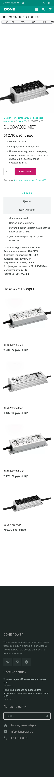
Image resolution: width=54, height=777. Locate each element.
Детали (27, 201)
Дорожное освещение (24, 180)
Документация (27, 209)
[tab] (27, 193)
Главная (7, 118)
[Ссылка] (9, 9)
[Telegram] (49, 2)
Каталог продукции (22, 118)
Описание (27, 193)
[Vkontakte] (7, 662)
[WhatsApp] (44, 2)
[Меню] (36, 9)
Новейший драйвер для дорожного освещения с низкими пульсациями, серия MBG (26, 693)
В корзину (25, 171)
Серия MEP (21, 121)
